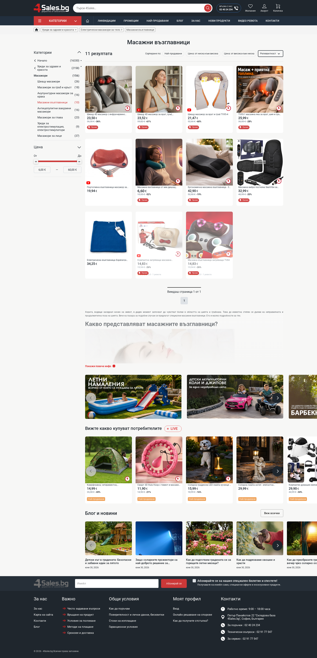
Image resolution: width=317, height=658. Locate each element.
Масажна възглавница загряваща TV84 (209, 260)
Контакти (272, 20)
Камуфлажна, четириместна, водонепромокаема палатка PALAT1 (106, 485)
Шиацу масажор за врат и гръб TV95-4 (208, 114)
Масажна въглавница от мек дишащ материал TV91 (156, 187)
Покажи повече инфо (98, 366)
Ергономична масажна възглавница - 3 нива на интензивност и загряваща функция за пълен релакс (208, 187)
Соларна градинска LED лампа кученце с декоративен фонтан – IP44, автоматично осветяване (209, 485)
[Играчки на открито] (133, 397)
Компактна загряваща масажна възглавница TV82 (154, 260)
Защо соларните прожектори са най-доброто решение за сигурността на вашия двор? (156, 561)
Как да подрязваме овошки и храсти (255, 561)
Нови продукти (219, 20)
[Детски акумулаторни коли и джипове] (235, 396)
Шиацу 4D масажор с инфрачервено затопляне (106, 114)
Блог (180, 20)
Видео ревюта (248, 20)
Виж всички (272, 513)
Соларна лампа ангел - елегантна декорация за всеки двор (256, 485)
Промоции (131, 20)
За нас (195, 20)
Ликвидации (107, 20)
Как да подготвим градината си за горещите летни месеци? (208, 561)
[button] (57, 54)
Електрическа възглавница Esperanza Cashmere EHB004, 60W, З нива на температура (106, 260)
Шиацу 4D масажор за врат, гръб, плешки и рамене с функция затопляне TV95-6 (157, 114)
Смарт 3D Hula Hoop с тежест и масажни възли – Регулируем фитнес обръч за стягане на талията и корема (158, 485)
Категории (58, 21)
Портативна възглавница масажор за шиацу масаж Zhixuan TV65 (107, 187)
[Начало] (87, 20)
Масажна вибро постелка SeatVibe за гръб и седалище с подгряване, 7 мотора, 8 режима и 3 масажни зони (259, 187)
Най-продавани (158, 20)
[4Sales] (51, 8)
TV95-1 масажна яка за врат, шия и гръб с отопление (259, 114)
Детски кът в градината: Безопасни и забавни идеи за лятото (108, 561)
